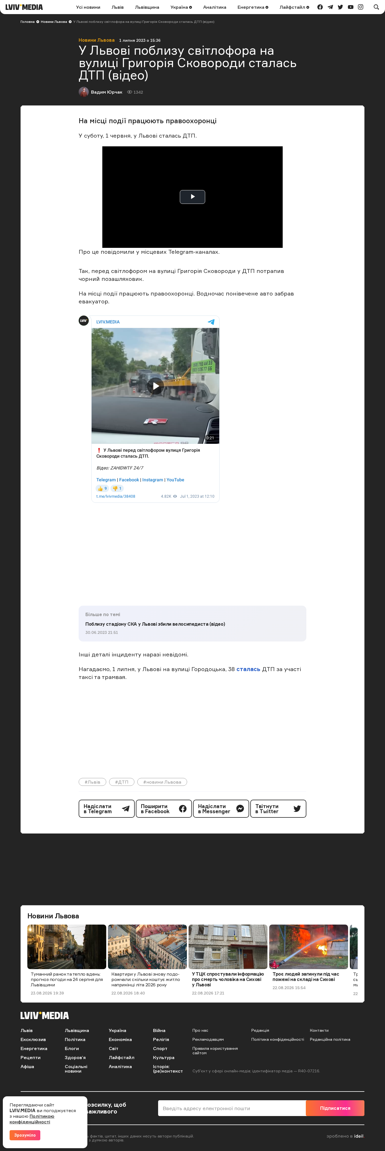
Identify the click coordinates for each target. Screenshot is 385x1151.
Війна (159, 1030)
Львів (118, 7)
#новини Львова (162, 782)
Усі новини (88, 7)
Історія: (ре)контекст (168, 1069)
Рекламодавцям (208, 1039)
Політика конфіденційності (277, 1039)
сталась (249, 668)
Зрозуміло (25, 1135)
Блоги (72, 1048)
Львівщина (147, 7)
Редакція (260, 1030)
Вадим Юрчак (106, 92)
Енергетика (251, 7)
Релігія (161, 1039)
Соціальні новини (76, 1069)
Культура (163, 1057)
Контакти (319, 1030)
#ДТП (122, 782)
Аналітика (214, 7)
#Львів (92, 782)
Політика (75, 1039)
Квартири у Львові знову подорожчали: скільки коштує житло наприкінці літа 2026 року (145, 979)
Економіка (120, 1039)
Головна (28, 21)
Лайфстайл (293, 7)
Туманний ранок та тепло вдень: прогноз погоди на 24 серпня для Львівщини (67, 979)
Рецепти (31, 1057)
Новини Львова (54, 21)
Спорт (160, 1048)
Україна (180, 7)
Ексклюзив (33, 1039)
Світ (113, 1048)
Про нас (200, 1030)
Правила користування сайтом (215, 1050)
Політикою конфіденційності (32, 1118)
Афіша (27, 1066)
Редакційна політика (330, 1039)
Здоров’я (75, 1057)
